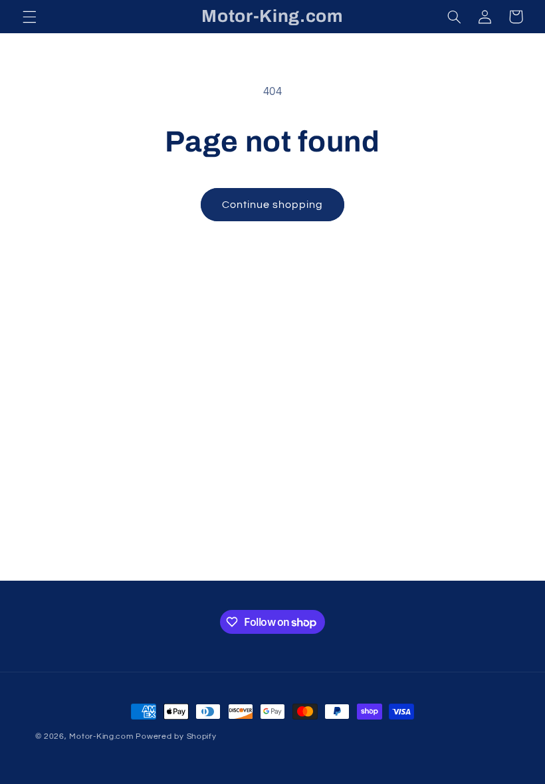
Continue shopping (273, 204)
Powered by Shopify (176, 736)
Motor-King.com (101, 736)
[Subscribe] (382, 564)
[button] (29, 16)
